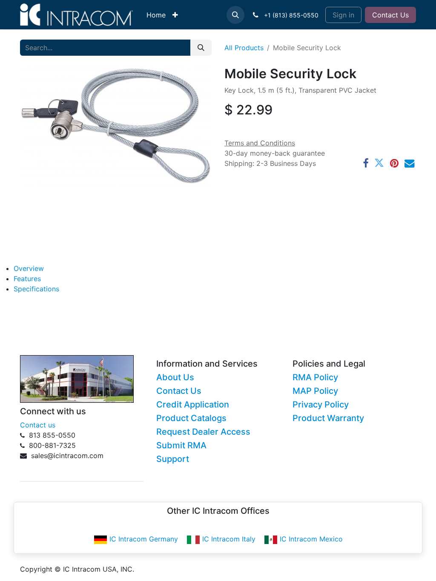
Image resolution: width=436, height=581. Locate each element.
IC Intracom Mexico (311, 539)
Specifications (36, 289)
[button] (235, 15)
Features (27, 278)
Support (172, 459)
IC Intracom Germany (143, 539)
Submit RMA (181, 445)
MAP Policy (315, 391)
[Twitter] (379, 163)
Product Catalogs (191, 418)
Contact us (37, 425)
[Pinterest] (394, 163)
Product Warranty (328, 418)
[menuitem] (156, 14)
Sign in (343, 15)
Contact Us (390, 15)
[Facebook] (365, 163)
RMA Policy (315, 377)
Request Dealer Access (203, 432)
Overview (29, 268)
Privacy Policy (321, 404)
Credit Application (192, 404)
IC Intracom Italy (228, 539)
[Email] (409, 163)
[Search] (201, 48)
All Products (244, 47)
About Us (175, 377)
